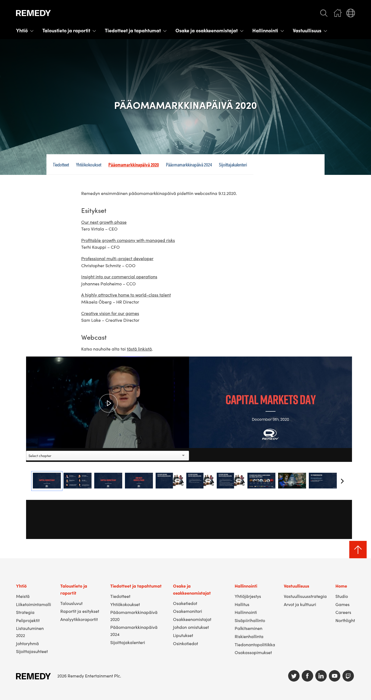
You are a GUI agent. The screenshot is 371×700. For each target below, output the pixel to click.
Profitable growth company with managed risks (128, 240)
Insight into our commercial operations (119, 276)
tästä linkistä (139, 349)
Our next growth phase (104, 222)
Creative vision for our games (110, 313)
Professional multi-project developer (117, 258)
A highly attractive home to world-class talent (126, 295)
